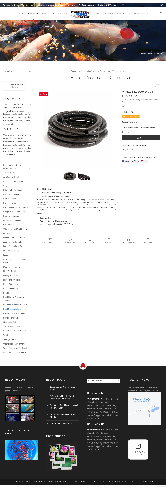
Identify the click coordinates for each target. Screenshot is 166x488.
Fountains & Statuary (12, 220)
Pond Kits (7, 293)
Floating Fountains (11, 216)
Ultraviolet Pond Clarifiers (14, 344)
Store (124, 100)
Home (21, 13)
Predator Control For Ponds (14, 313)
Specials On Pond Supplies (14, 331)
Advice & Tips (60, 13)
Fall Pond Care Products (61, 424)
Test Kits (7, 335)
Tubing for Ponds (10, 339)
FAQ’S (6, 185)
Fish (98, 13)
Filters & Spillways (11, 194)
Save (45, 94)
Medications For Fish (12, 267)
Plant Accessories (11, 288)
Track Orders (89, 242)
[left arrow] (34, 432)
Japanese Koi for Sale (12, 242)
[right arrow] (37, 432)
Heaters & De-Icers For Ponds (16, 237)
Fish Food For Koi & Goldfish (15, 207)
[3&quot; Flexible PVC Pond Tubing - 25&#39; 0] (70, 176)
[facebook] (157, 5)
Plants (45, 13)
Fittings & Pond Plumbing (14, 211)
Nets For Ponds (10, 271)
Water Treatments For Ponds (15, 348)
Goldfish (6, 233)
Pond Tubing (135, 100)
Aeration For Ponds (11, 177)
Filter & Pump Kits (11, 199)
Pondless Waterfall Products (15, 305)
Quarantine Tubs (10, 322)
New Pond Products (11, 280)
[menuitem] (156, 86)
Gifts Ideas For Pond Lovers (15, 229)
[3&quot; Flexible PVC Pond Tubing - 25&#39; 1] (85, 176)
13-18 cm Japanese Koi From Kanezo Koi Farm (22, 453)
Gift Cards (148, 242)
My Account (70, 242)
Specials (121, 13)
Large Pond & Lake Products (15, 246)
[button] (129, 150)
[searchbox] (17, 71)
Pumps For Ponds (11, 318)
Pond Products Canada (13, 309)
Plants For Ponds (10, 284)
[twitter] (162, 5)
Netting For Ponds (11, 275)
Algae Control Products (13, 181)
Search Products (50, 242)
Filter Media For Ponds (12, 190)
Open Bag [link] (138, 454)
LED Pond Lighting (11, 250)
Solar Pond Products (12, 326)
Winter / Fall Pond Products (14, 352)
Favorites (109, 242)
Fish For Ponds (9, 203)
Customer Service (138, 13)
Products (33, 13)
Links (5, 255)
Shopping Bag (128, 242)
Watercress (9, 104)
